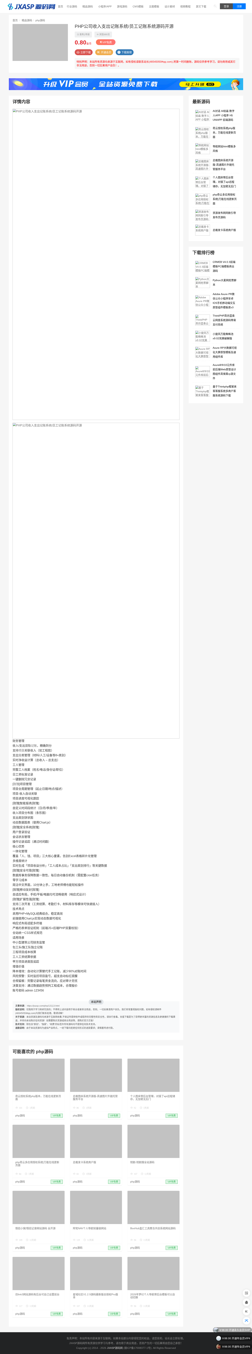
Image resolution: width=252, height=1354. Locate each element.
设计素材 (170, 6)
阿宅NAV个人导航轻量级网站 (89, 1228)
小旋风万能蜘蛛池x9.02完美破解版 (223, 336)
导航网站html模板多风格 (224, 148)
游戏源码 (122, 6)
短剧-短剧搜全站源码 (142, 1162)
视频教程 (185, 6)
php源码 (40, 20)
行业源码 (72, 6)
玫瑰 (16, 784)
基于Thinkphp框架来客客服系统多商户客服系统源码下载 (225, 391)
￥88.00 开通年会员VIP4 (236, 1330)
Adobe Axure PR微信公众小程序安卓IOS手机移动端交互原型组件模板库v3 (224, 301)
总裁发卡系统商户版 (84, 1162)
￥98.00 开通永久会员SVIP (234, 1346)
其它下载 (201, 6)
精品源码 (87, 6)
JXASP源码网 (115, 1347)
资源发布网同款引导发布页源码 (224, 215)
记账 (34, 745)
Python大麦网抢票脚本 (224, 282)
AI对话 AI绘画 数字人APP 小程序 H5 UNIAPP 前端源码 (223, 115)
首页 (60, 6)
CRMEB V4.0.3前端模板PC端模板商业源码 (224, 266)
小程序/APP (105, 6)
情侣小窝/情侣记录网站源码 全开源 (35, 1228)
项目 (21, 750)
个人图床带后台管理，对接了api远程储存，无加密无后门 (224, 182)
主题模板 (154, 6)
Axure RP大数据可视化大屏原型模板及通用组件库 (225, 352)
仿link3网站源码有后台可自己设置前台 (37, 1294)
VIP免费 (107, 42)
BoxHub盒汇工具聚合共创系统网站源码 (153, 1228)
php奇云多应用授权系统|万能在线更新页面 (225, 199)
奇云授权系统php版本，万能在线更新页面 (224, 132)
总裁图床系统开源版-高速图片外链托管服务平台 (223, 165)
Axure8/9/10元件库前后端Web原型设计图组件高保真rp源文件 (224, 371)
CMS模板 (138, 6)
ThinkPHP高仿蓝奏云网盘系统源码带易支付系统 (224, 320)
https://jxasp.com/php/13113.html (43, 1006)
